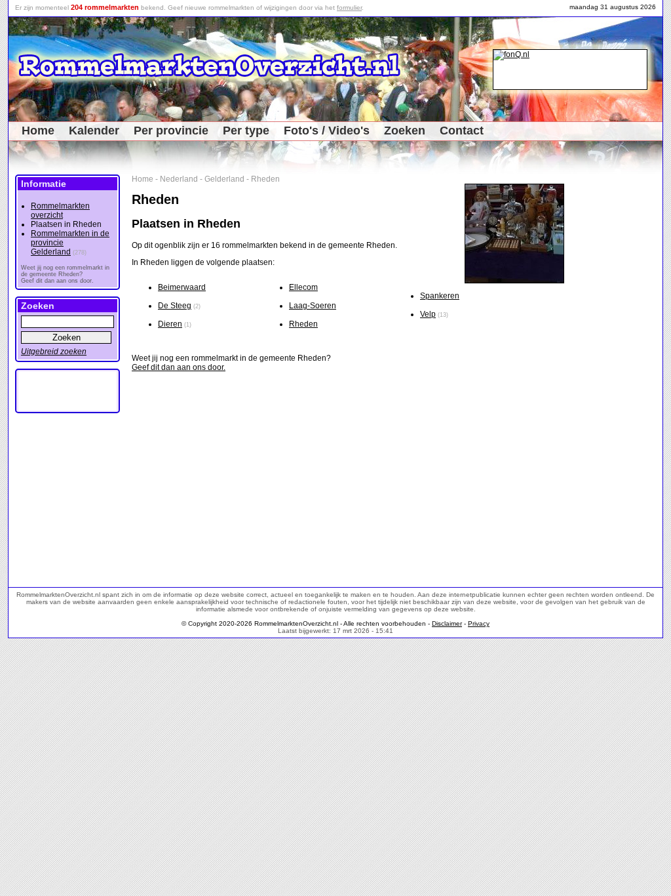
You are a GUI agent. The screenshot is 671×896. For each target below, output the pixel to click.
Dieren (170, 324)
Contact (462, 130)
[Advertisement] (618, 371)
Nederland (179, 179)
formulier (349, 7)
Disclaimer (447, 623)
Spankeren (439, 295)
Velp (428, 314)
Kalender (94, 130)
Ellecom (303, 287)
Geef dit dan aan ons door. (178, 367)
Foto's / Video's (327, 130)
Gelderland (224, 179)
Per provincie (171, 130)
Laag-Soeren (312, 305)
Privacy (478, 623)
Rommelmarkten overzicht (60, 210)
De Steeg (174, 305)
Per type (246, 130)
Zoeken (404, 130)
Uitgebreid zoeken (53, 351)
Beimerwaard (182, 287)
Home (38, 130)
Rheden (265, 179)
